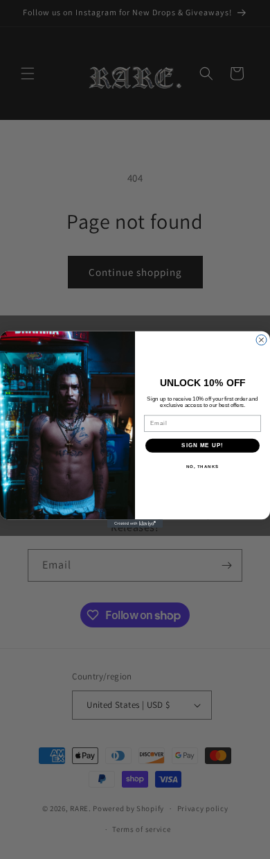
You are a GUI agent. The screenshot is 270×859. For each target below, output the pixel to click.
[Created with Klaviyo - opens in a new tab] (135, 523)
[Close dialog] (261, 340)
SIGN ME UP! (202, 445)
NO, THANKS (202, 466)
